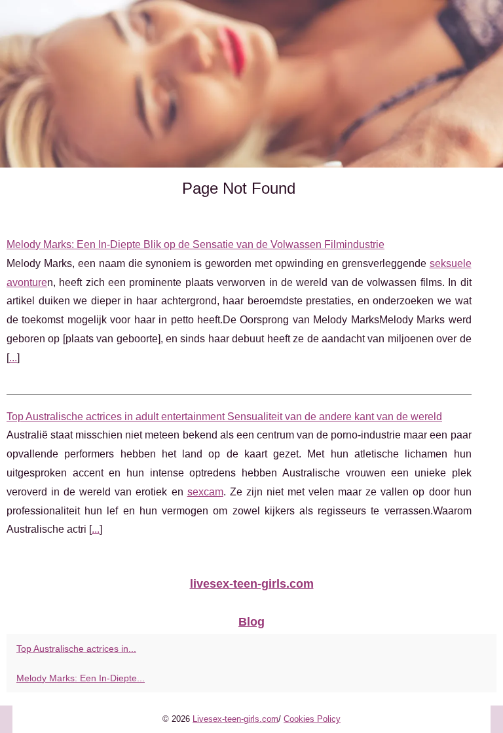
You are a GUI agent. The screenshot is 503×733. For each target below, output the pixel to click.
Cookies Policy (312, 719)
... (13, 357)
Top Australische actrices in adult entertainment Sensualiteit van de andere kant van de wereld (224, 416)
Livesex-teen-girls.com (235, 719)
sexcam (205, 491)
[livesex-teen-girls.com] (251, 84)
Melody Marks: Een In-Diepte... (80, 678)
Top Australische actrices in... (76, 648)
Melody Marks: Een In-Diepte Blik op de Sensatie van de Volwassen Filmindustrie (195, 244)
